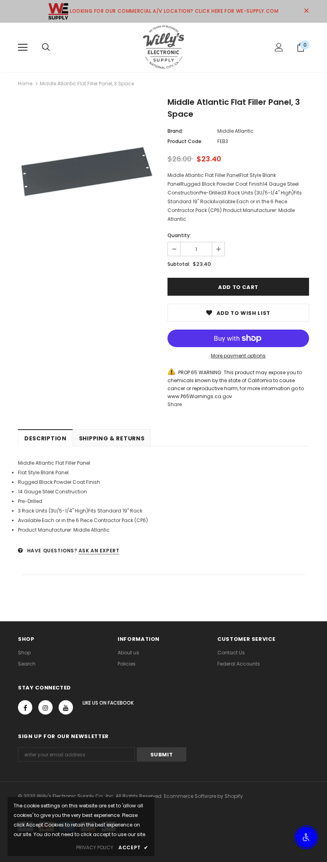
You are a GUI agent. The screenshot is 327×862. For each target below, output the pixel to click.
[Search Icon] (46, 47)
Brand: (175, 131)
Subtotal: (178, 264)
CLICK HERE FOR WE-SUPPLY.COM (237, 11)
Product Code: (185, 141)
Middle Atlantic (235, 131)
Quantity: (179, 235)
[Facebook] (25, 707)
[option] (89, 169)
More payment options (238, 355)
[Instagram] (45, 707)
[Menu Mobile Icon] (23, 47)
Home (25, 83)
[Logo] (163, 47)
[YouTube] (66, 707)
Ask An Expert (99, 550)
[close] (306, 11)
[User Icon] (279, 47)
